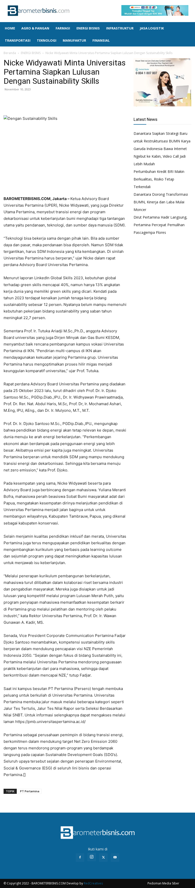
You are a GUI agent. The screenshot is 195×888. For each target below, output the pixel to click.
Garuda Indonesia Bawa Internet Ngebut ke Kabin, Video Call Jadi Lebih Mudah (160, 156)
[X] (20, 101)
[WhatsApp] (32, 101)
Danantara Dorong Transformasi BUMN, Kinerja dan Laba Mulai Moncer (161, 202)
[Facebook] (9, 101)
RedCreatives (93, 883)
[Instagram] (92, 857)
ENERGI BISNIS (31, 53)
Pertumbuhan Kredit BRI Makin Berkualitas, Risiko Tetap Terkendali (159, 179)
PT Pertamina (29, 791)
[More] (44, 101)
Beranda (10, 53)
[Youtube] (115, 857)
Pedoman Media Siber (163, 883)
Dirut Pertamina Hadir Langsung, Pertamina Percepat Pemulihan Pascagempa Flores (160, 225)
